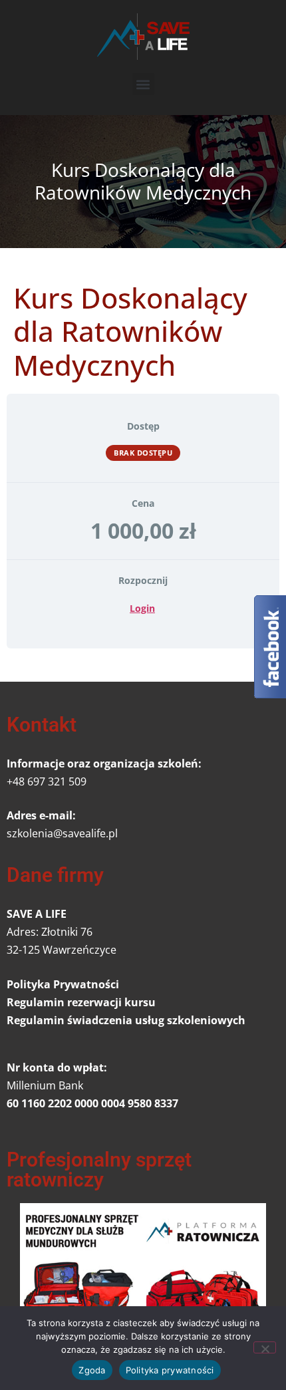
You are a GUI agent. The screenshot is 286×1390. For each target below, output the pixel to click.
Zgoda (91, 1370)
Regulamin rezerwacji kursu (81, 1002)
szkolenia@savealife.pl (62, 833)
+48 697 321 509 (46, 781)
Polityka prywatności (170, 1370)
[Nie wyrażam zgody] (264, 1347)
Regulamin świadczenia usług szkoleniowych (126, 1020)
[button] (143, 84)
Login (142, 608)
